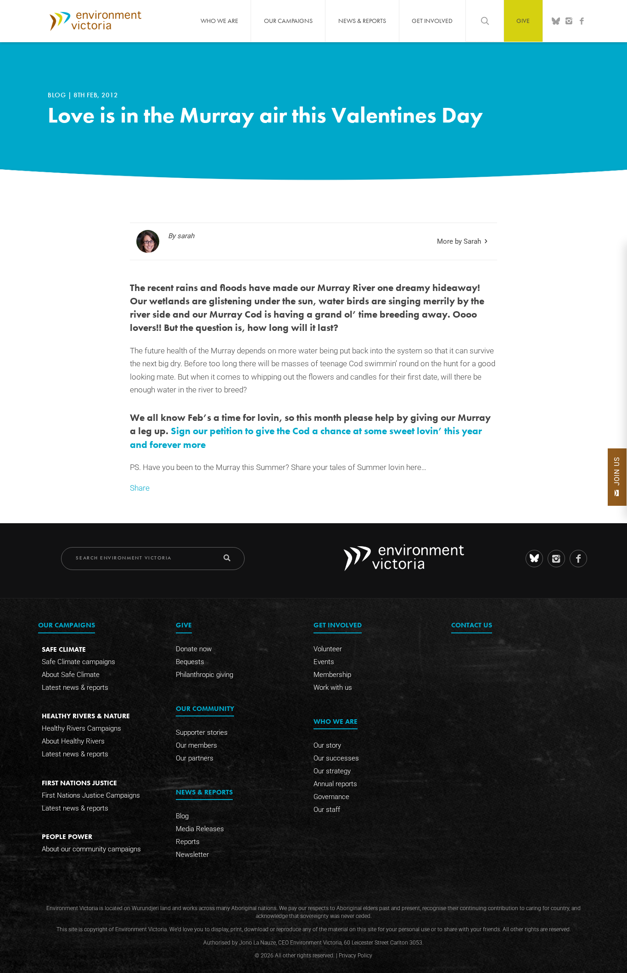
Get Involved (432, 21)
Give (523, 21)
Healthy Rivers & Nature (86, 715)
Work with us (333, 687)
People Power (67, 836)
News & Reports (362, 21)
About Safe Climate (71, 675)
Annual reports (335, 784)
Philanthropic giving (204, 675)
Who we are (219, 21)
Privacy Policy (355, 955)
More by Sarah (459, 241)
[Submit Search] (227, 557)
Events (324, 662)
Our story (327, 745)
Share (140, 488)
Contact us (471, 625)
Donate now (194, 649)
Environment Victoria (95, 20)
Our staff (327, 809)
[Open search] (485, 21)
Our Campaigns (288, 21)
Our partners (194, 758)
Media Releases (200, 829)
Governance (331, 797)
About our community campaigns (91, 849)
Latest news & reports (75, 687)
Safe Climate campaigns (78, 662)
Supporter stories (202, 732)
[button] (617, 477)
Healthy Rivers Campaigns (81, 728)
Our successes (336, 758)
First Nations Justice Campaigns (91, 795)
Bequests (190, 662)
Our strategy (332, 771)
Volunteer (328, 649)
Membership (332, 675)
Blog (58, 95)
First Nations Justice (79, 782)
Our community (205, 708)
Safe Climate (64, 649)
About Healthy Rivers (73, 741)
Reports (188, 842)
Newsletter (192, 854)
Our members (196, 745)
